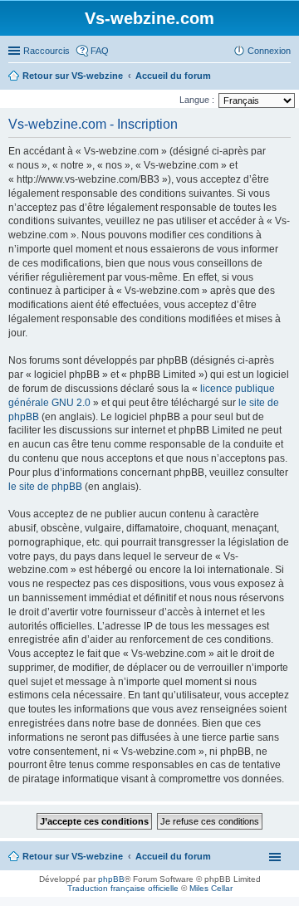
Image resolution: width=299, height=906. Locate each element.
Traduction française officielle (123, 888)
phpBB (111, 879)
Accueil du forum (173, 856)
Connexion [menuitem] (269, 51)
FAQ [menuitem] (100, 51)
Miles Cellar (211, 888)
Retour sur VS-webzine (72, 856)
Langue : (196, 100)
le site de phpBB (45, 486)
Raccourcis (46, 51)
